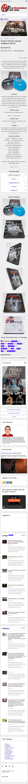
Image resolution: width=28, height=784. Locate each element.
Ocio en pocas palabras (10, 756)
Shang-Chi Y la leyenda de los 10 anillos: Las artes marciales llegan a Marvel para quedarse (16, 542)
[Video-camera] (2, 1)
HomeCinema (13, 38)
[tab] (14, 175)
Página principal (5, 776)
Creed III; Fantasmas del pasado (12, 389)
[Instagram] (11, 1)
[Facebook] (4, 1)
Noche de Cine (8, 754)
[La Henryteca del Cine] (14, 12)
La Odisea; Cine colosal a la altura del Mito (11, 453)
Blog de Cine (7, 745)
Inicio (14, 416)
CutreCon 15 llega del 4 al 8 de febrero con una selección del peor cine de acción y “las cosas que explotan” (16, 685)
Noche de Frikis (8, 755)
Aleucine (7, 743)
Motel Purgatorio (8, 753)
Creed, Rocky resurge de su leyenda (13, 402)
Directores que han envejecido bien (16, 585)
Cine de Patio (7, 746)
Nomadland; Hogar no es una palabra (16, 598)
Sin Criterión (7, 757)
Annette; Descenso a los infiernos (15, 556)
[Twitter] (6, 1)
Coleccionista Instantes (10, 748)
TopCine (10, 535)
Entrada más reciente (14, 409)
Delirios (6, 749)
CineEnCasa (7, 38)
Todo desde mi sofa (9, 759)
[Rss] (9, 1)
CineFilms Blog (8, 747)
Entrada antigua (14, 413)
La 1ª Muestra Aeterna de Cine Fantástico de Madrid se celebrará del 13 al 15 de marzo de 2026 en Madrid (16, 721)
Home (2, 38)
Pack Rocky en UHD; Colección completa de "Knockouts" (11, 375)
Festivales (5, 628)
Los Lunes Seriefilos (9, 752)
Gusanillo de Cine (8, 751)
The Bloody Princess (9, 758)
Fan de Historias (8, 750)
